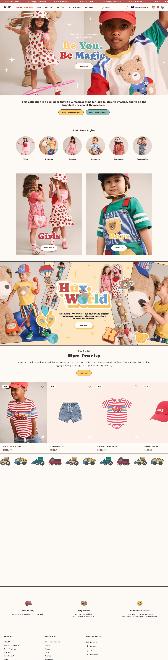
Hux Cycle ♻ (9, 656)
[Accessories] (142, 145)
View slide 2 (23, 439)
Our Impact (8, 652)
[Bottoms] (48, 145)
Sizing (47, 645)
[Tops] (25, 145)
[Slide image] (84, 53)
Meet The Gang (10, 649)
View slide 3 (25, 439)
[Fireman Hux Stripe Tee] (23, 412)
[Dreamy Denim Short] (70, 412)
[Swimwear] (118, 145)
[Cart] (162, 7)
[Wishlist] (158, 7)
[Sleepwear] (95, 145)
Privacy (48, 649)
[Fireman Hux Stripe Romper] (117, 412)
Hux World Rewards (11, 645)
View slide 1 (21, 439)
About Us (7, 642)
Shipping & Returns (52, 642)
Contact (48, 656)
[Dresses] (72, 145)
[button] (39, 7)
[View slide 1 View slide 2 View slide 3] (70, 412)
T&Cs (47, 652)
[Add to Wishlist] (42, 386)
